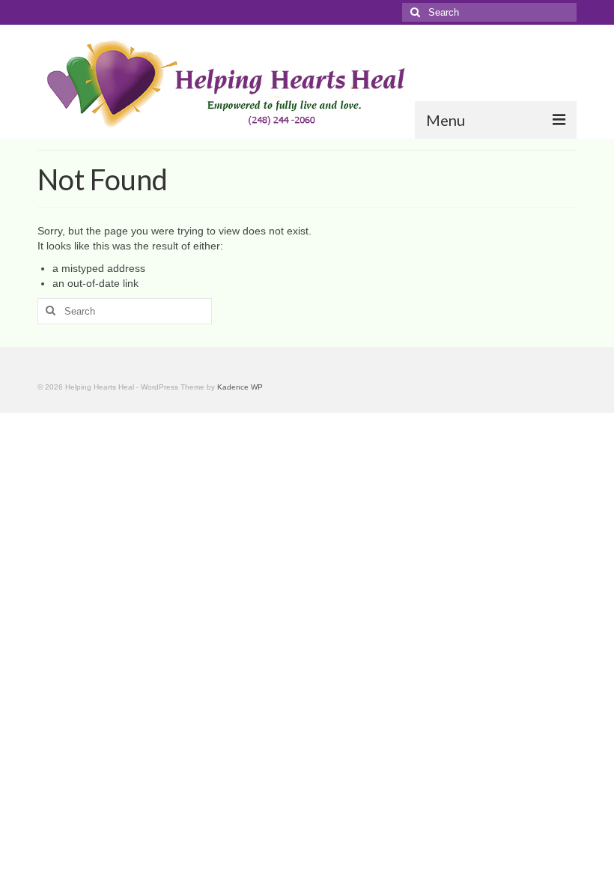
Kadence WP (240, 387)
